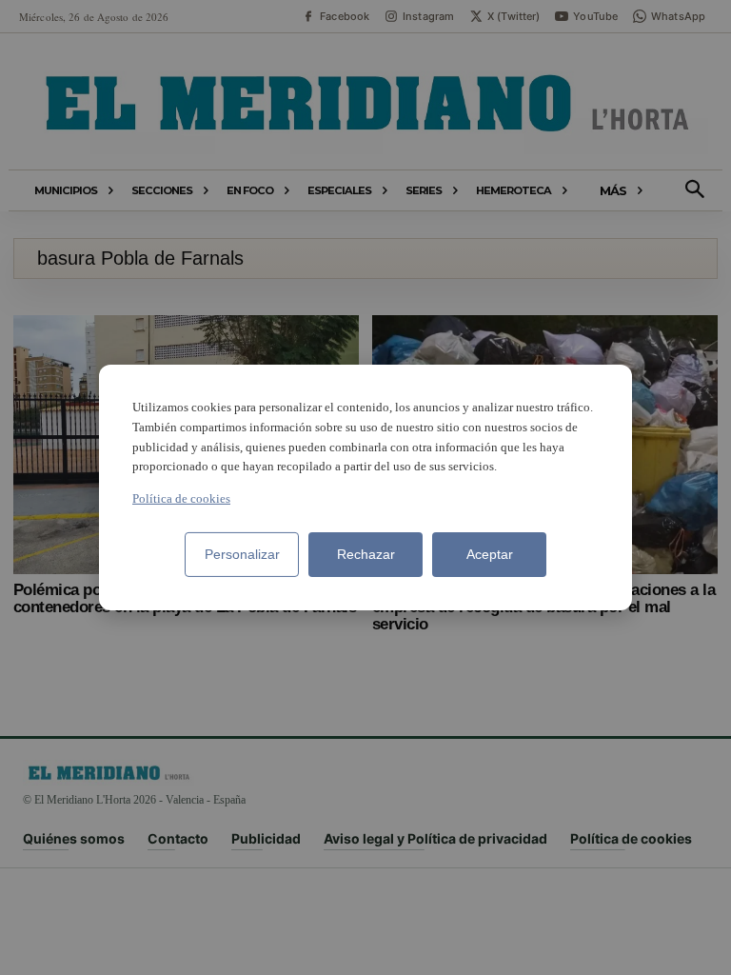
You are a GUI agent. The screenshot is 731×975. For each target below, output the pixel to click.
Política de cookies (181, 498)
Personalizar (242, 554)
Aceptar (489, 554)
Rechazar (366, 554)
